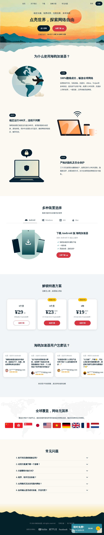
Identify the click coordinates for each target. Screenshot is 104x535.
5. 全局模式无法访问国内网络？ (29, 483)
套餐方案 (53, 4)
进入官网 (44, 28)
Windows (49, 220)
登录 (91, 3)
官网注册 (61, 523)
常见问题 (65, 4)
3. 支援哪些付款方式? (25, 470)
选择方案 (21, 323)
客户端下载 (70, 523)
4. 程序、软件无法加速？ (26, 477)
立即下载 (62, 255)
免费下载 (58, 28)
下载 (43, 4)
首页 (23, 4)
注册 (99, 3)
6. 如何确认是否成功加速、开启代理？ (31, 490)
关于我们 (34, 4)
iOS (64, 220)
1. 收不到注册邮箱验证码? (26, 457)
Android (32, 220)
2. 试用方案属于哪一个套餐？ (28, 464)
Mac (77, 220)
